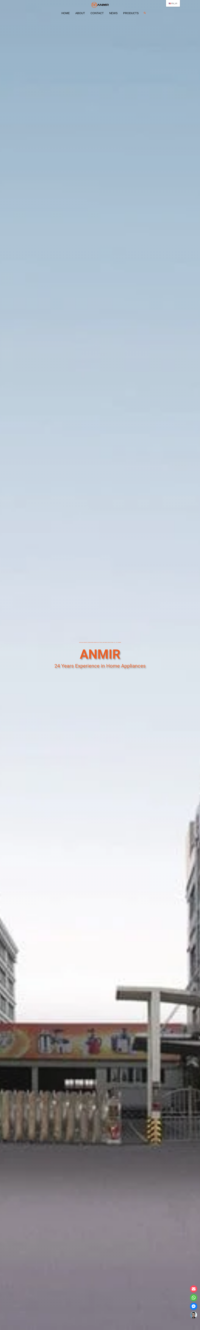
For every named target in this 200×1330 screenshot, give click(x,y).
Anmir (100, 654)
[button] (145, 13)
